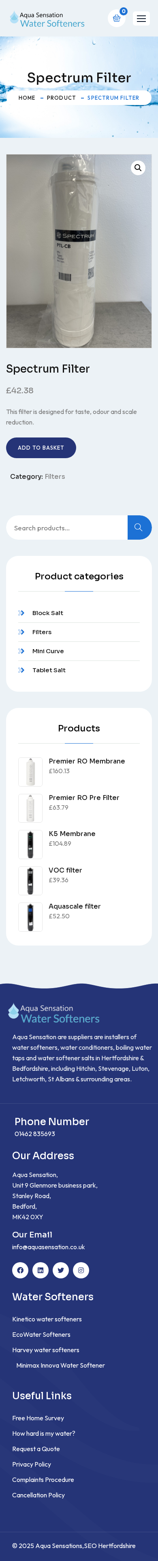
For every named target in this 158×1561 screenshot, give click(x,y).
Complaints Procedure (43, 1479)
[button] (141, 18)
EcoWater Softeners (41, 1334)
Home (27, 97)
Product (61, 97)
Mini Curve (48, 651)
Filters (55, 476)
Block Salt (47, 613)
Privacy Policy (31, 1464)
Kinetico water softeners (47, 1319)
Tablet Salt (49, 670)
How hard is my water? (43, 1433)
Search (140, 527)
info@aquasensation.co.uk (48, 1247)
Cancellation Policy (38, 1495)
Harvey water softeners (45, 1350)
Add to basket (41, 447)
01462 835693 (35, 1134)
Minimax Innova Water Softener (60, 1365)
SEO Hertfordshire (110, 1546)
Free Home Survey (38, 1418)
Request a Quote (36, 1449)
